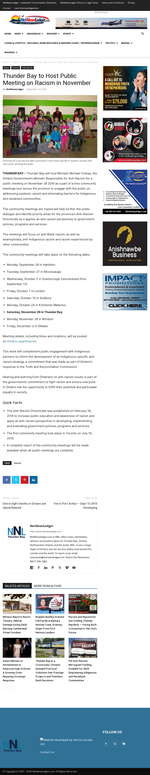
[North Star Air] (101, 23)
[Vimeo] (68, 568)
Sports (67, 33)
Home (7, 33)
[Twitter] (16, 480)
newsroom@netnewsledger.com (61, 756)
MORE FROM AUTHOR (47, 586)
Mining (125, 42)
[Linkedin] (34, 480)
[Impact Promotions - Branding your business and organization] (125, 291)
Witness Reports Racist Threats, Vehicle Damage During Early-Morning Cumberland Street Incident (16, 624)
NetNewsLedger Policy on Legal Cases (79, 2)
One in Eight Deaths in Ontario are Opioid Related (24, 505)
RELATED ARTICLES (17, 586)
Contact (7, 8)
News (17, 33)
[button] (142, 34)
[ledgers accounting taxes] (125, 192)
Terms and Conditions (113, 2)
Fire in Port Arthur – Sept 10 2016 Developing (75, 505)
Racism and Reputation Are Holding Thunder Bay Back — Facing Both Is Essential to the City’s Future (83, 624)
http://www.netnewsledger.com (46, 531)
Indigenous (34, 33)
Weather (52, 33)
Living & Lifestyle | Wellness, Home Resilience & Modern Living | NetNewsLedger (51, 42)
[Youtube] (75, 568)
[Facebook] (7, 480)
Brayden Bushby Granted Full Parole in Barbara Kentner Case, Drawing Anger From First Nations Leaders (50, 624)
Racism (17, 463)
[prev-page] (5, 688)
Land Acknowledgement (26, 8)
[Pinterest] (25, 480)
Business (9, 52)
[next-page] (11, 688)
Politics (110, 42)
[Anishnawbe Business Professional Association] (125, 244)
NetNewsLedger (15, 89)
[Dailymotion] (33, 568)
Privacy (131, 2)
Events (26, 62)
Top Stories (27, 67)
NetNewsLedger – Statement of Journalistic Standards (29, 2)
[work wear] (125, 140)
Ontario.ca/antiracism (21, 341)
